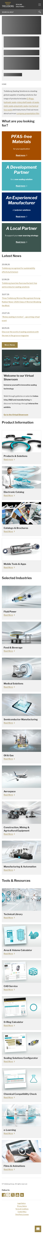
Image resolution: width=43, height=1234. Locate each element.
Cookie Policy (22, 1212)
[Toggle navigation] (38, 4)
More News (10, 345)
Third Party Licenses (22, 1214)
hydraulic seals (10, 102)
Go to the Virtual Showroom (16, 415)
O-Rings (30, 99)
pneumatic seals (21, 106)
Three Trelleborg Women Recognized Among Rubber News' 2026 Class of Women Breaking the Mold (21, 302)
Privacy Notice (22, 1206)
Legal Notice (21, 1203)
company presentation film (27, 113)
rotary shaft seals (24, 102)
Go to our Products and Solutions (13, 75)
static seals (8, 106)
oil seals (35, 102)
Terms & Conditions (21, 1209)
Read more (20, 155)
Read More (8, 495)
